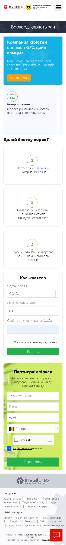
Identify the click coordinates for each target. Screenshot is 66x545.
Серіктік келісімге (22, 448)
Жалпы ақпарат (13, 498)
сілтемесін (42, 168)
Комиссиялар (52, 517)
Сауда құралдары (37, 506)
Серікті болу (33, 462)
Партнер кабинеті (27, 517)
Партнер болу (19, 78)
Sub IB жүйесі (12, 521)
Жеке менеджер (53, 525)
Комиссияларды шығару (23, 525)
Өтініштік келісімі (51, 521)
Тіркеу (8, 517)
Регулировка (51, 498)
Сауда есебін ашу (33, 502)
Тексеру (30, 521)
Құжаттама (10, 502)
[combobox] (33, 428)
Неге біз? (33, 498)
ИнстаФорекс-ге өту (25, 15)
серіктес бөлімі (36, 534)
